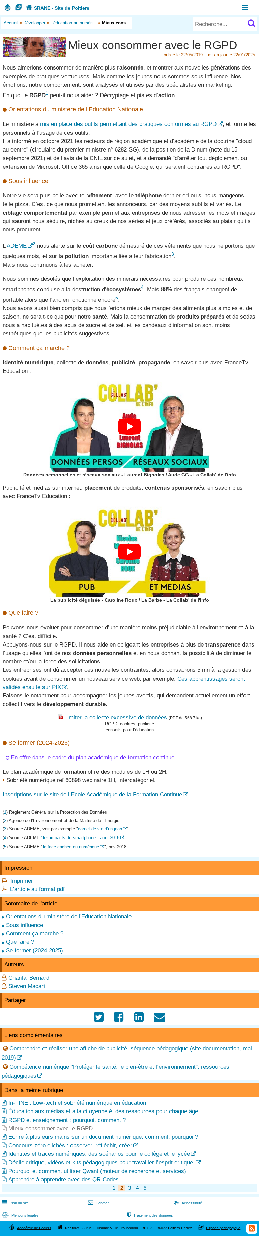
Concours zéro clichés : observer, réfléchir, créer (70, 1145)
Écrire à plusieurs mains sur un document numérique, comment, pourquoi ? (103, 1137)
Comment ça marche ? (34, 933)
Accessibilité (188, 1203)
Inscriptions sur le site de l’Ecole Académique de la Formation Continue (92, 794)
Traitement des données (150, 1215)
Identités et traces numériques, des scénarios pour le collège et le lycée (99, 1154)
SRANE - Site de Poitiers (57, 8)
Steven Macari (26, 986)
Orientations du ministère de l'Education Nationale (69, 916)
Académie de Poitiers (34, 1228)
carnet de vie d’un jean (100, 828)
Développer (34, 22)
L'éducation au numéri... (73, 22)
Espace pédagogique (223, 1228)
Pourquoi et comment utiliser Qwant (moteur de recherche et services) (97, 1171)
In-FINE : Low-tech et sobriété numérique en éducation (77, 1103)
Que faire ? (20, 942)
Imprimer (21, 881)
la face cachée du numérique (71, 846)
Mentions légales (20, 1215)
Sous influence (24, 925)
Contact (98, 1203)
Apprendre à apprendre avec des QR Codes (63, 1179)
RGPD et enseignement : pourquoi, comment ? (67, 1120)
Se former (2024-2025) (34, 950)
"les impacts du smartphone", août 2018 (80, 837)
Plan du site (15, 1203)
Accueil (11, 22)
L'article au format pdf (37, 889)
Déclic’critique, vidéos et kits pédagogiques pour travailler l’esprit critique (101, 1162)
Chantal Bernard (28, 977)
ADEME (17, 246)
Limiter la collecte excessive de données (115, 717)
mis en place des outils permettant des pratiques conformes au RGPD (128, 124)
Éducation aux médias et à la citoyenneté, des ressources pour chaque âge (103, 1111)
